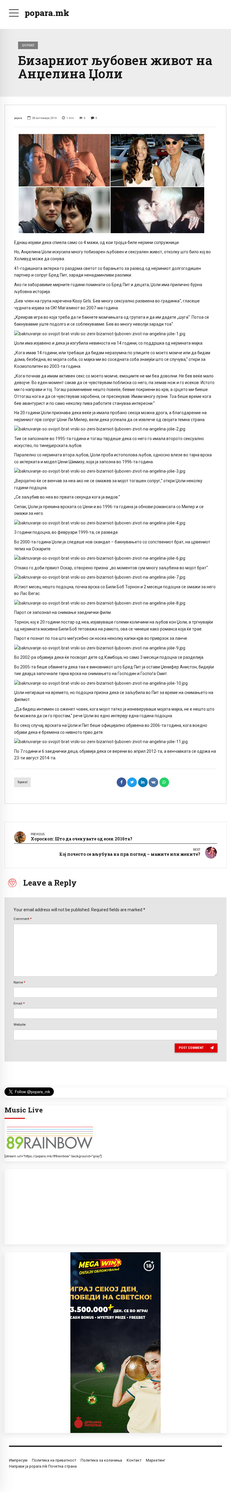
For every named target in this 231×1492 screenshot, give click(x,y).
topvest (22, 782)
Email (19, 1003)
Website (20, 1024)
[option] (115, 183)
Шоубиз (28, 45)
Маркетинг (155, 1460)
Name (19, 982)
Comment (23, 919)
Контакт (134, 1460)
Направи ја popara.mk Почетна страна (43, 1466)
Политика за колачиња (101, 1460)
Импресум (18, 1460)
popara (18, 118)
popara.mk (47, 12)
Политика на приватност (54, 1460)
